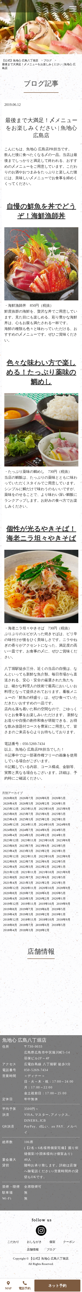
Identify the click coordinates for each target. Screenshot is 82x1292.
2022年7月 (26, 861)
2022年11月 (28, 856)
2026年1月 (59, 803)
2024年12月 (11, 824)
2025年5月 (59, 814)
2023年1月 (59, 851)
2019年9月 (63, 903)
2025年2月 (42, 819)
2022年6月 (42, 861)
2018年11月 (28, 919)
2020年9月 (63, 888)
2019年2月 (42, 914)
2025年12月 (11, 808)
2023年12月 (11, 840)
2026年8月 (10, 798)
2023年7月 (26, 845)
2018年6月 (42, 925)
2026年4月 (10, 803)
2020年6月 (42, 893)
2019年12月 (11, 903)
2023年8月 (10, 845)
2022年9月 (63, 856)
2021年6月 (42, 877)
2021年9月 (63, 872)
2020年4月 (10, 898)
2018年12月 (11, 919)
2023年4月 (10, 851)
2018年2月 (42, 930)
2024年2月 (42, 835)
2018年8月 (10, 925)
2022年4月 (10, 866)
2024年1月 (59, 835)
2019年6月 (42, 909)
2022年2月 (42, 866)
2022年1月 (59, 866)
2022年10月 (46, 856)
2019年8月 (10, 909)
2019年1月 (59, 914)
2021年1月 (59, 882)
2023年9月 (63, 840)
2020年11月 (28, 888)
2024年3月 (26, 835)
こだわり (13, 1241)
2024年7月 (26, 830)
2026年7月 (26, 798)
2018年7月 (26, 925)
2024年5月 (59, 830)
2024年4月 (10, 835)
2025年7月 (26, 814)
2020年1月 (59, 898)
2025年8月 (10, 814)
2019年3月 (26, 914)
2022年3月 (26, 866)
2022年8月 (10, 861)
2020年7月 (26, 893)
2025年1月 (59, 819)
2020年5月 (59, 893)
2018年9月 (63, 919)
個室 (52, 1241)
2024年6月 (42, 830)
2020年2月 (42, 898)
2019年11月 (28, 903)
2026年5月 (59, 798)
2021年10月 (46, 872)
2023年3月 (26, 851)
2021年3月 (26, 882)
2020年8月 (10, 893)
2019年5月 (59, 909)
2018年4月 (10, 930)
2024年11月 (28, 824)
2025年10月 (46, 808)
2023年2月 (42, 851)
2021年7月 (26, 877)
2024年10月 (46, 824)
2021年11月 (28, 872)
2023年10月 (46, 840)
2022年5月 (59, 861)
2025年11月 (28, 808)
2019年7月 (26, 909)
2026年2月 (42, 803)
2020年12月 (11, 888)
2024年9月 (63, 824)
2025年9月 (63, 808)
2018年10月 (46, 919)
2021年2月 (42, 882)
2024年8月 (10, 830)
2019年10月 (46, 903)
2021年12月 (11, 872)
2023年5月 (59, 845)
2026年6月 (42, 798)
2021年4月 (10, 882)
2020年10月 (46, 888)
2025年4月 (10, 819)
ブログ (50, 1249)
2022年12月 (11, 856)
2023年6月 (42, 845)
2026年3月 (26, 803)
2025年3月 (26, 819)
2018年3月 (26, 930)
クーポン (69, 1241)
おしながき (34, 1241)
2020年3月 (26, 898)
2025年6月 (42, 814)
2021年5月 (59, 877)
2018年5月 (59, 925)
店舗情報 (33, 1249)
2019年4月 (10, 914)
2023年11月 (28, 840)
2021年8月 (10, 877)
